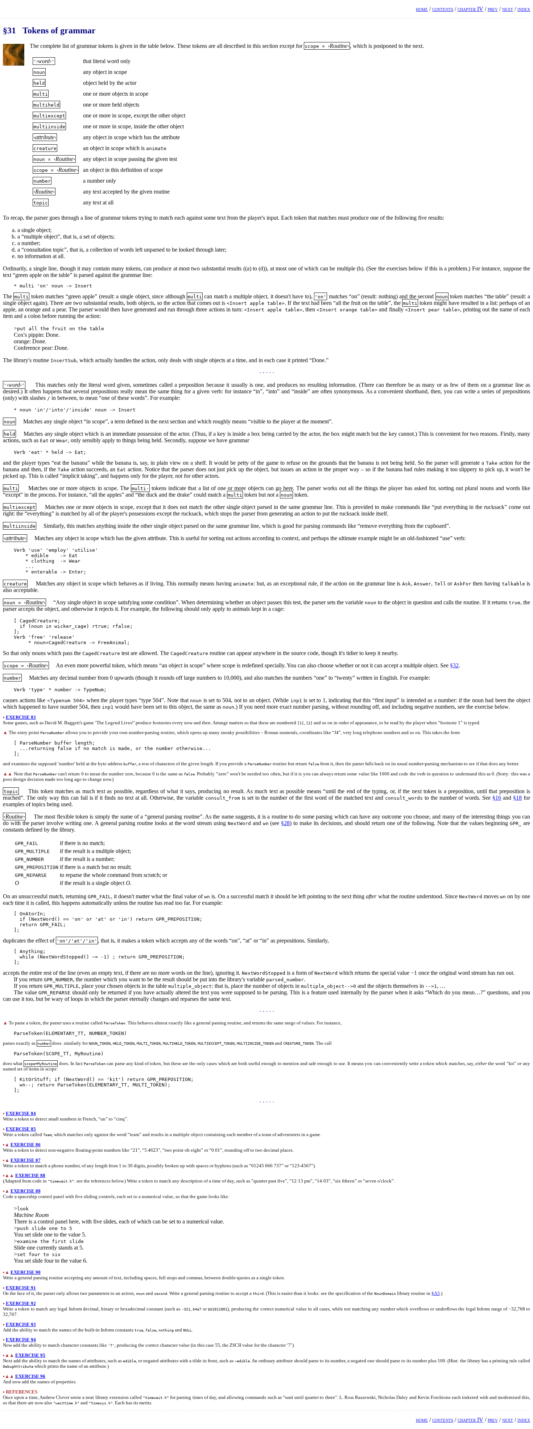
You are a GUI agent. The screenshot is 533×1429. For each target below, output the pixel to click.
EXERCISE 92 (21, 1303)
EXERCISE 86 (26, 1144)
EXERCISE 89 (26, 1191)
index (523, 9)
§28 (285, 823)
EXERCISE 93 (21, 1324)
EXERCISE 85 (21, 1129)
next (507, 9)
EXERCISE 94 (21, 1339)
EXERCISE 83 (21, 717)
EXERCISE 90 (26, 1272)
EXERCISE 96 (30, 1376)
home (422, 9)
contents (442, 9)
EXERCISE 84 (21, 1113)
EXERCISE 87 (26, 1160)
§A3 (435, 1293)
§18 (517, 798)
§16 (496, 798)
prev (493, 9)
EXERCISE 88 (30, 1175)
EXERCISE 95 (30, 1355)
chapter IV (470, 9)
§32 (454, 665)
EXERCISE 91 (21, 1288)
